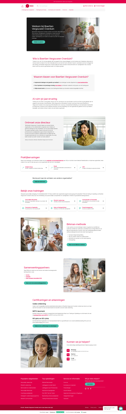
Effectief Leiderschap (26, 385)
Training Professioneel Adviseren (50, 398)
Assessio (28, 276)
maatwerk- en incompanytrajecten (55, 160)
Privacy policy (94, 407)
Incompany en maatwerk (54, 9)
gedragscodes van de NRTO (41, 315)
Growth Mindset (67, 390)
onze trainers (58, 85)
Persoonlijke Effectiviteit (26, 390)
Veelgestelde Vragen (69, 395)
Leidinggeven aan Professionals (49, 387)
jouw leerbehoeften (83, 82)
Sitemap (86, 407)
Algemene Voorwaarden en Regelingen (73, 393)
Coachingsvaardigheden (26, 393)
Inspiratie (71, 9)
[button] (121, 409)
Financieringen (67, 387)
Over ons (65, 9)
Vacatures (66, 398)
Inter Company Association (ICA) (34, 278)
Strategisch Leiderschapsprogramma (30, 395)
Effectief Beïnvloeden (47, 382)
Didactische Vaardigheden (48, 390)
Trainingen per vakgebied (28, 9)
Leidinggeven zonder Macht (49, 385)
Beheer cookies (102, 407)
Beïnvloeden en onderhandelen (28, 387)
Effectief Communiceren (26, 398)
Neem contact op (89, 5)
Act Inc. (28, 275)
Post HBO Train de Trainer (48, 393)
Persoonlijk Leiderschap (26, 382)
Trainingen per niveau (41, 9)
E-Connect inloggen (100, 5)
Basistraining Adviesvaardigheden (50, 395)
